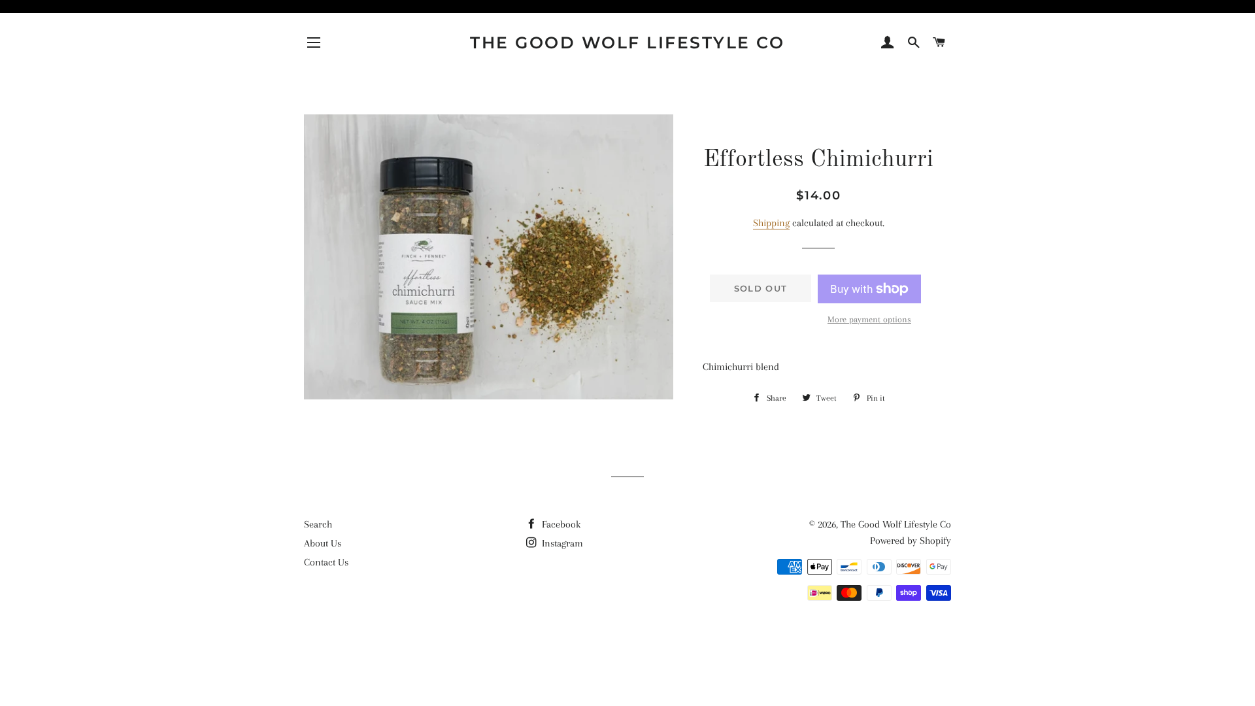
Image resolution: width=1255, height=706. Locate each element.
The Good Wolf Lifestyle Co (627, 42)
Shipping (771, 223)
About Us (322, 543)
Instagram (561, 543)
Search (318, 524)
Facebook (559, 524)
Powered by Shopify (910, 540)
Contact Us (326, 562)
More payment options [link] (869, 319)
